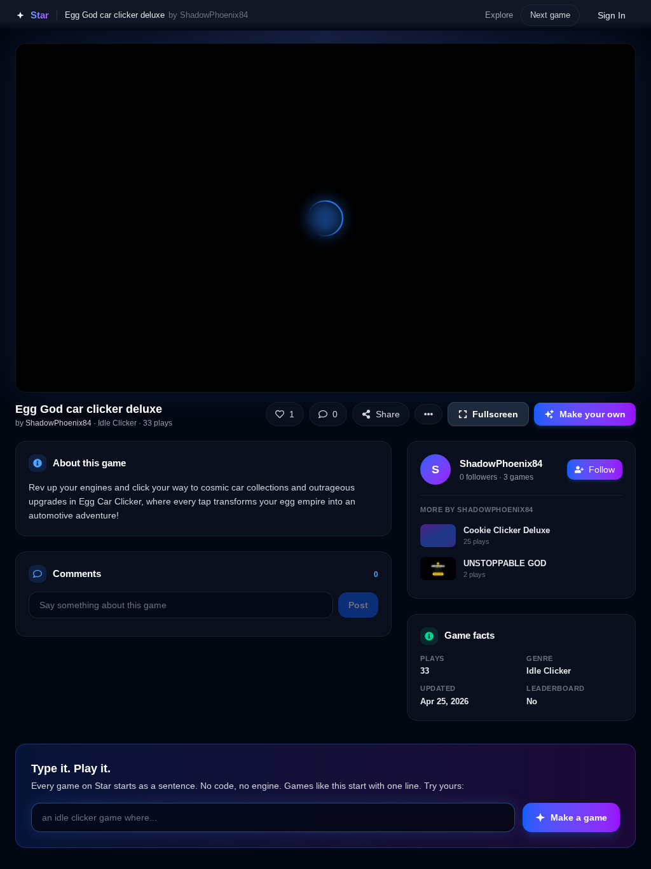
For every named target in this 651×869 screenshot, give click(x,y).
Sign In (612, 15)
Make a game (579, 817)
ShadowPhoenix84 (58, 423)
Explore (499, 15)
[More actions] (428, 414)
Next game (550, 15)
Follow (602, 469)
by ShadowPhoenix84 (208, 15)
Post (358, 605)
